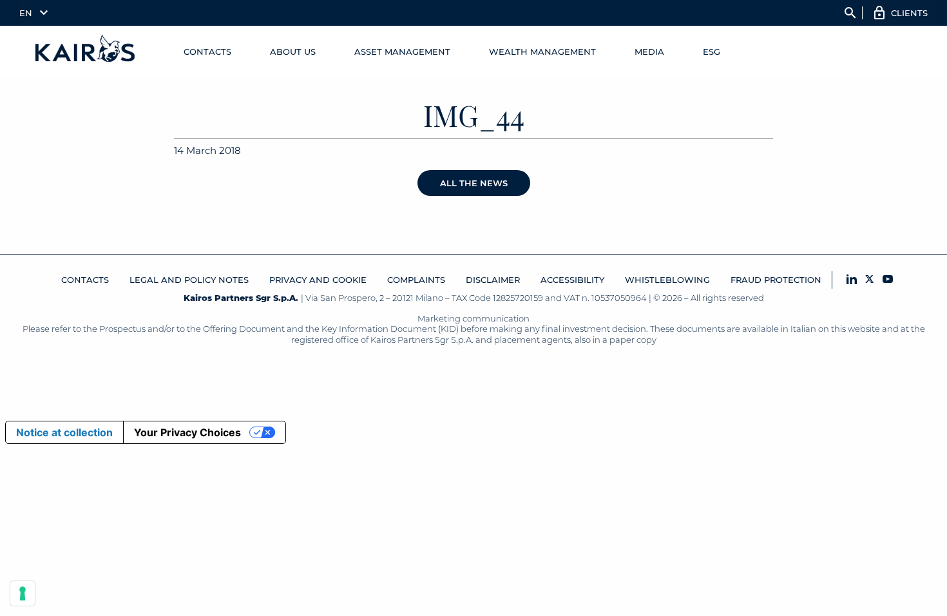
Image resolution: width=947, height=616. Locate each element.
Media (649, 51)
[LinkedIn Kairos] (852, 280)
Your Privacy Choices (187, 432)
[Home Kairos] (86, 51)
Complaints (416, 279)
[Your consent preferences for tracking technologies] (22, 593)
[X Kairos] (870, 280)
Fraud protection (776, 279)
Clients (909, 13)
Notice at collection (64, 432)
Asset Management (402, 51)
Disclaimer (493, 279)
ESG (711, 51)
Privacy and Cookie (318, 279)
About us (293, 51)
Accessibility (572, 279)
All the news (474, 183)
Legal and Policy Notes (189, 279)
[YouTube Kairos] (888, 280)
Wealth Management (542, 51)
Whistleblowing (667, 279)
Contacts (207, 51)
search (850, 13)
